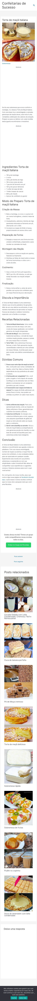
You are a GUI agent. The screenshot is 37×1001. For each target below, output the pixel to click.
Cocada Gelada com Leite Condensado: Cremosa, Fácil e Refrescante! (17, 616)
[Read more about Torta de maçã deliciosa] (18, 724)
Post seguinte (18, 561)
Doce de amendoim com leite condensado (17, 914)
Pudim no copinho (12, 870)
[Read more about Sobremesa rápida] (18, 766)
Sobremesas (6, 63)
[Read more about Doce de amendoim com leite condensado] (18, 893)
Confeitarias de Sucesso (14, 5)
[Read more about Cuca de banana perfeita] (18, 640)
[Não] (34, 993)
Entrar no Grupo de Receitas (18, 545)
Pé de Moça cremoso (13, 701)
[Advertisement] (18, 86)
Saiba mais (22, 998)
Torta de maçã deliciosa (14, 744)
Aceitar (14, 998)
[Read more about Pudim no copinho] (18, 850)
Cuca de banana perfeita (15, 660)
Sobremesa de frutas (13, 827)
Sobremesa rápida (12, 786)
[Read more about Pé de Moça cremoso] (18, 682)
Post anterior (18, 556)
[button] (34, 5)
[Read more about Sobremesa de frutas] (18, 808)
